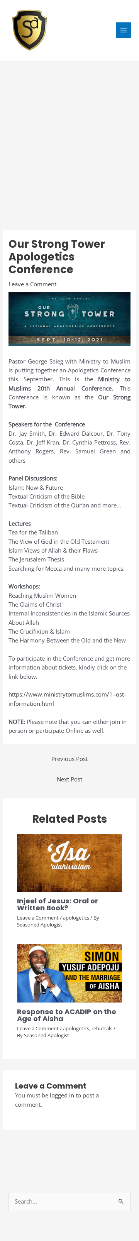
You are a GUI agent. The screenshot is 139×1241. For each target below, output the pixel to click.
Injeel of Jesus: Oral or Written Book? (57, 904)
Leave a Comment (32, 284)
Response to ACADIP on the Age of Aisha (66, 1015)
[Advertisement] (69, 133)
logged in (62, 1095)
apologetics (76, 917)
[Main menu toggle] (123, 30)
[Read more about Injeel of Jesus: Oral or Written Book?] (69, 862)
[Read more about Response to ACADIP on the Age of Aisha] (69, 972)
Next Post (69, 779)
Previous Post (69, 759)
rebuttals (102, 1028)
